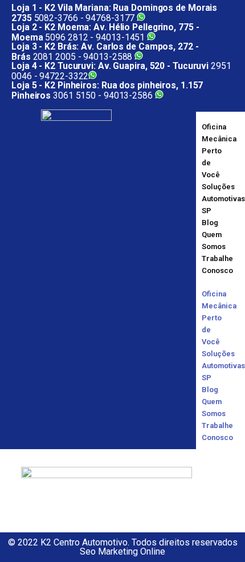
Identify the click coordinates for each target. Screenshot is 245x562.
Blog (210, 222)
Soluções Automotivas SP (223, 198)
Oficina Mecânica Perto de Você (219, 151)
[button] (208, 282)
